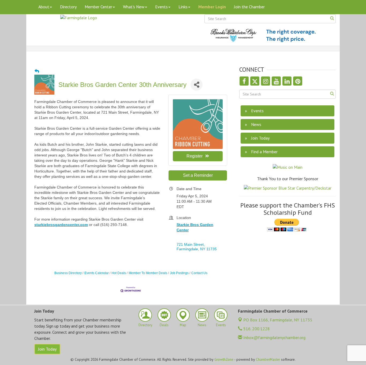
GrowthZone (223, 359)
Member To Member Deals (148, 273)
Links (183, 6)
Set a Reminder (198, 175)
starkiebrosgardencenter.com (61, 224)
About (43, 6)
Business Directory (68, 273)
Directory (68, 6)
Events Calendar (96, 273)
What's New (133, 6)
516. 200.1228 (256, 328)
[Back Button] (37, 71)
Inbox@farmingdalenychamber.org (273, 337)
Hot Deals (118, 273)
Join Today (47, 349)
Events (161, 6)
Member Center (98, 6)
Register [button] (194, 156)
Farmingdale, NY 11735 (277, 319)
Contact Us (199, 273)
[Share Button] (197, 85)
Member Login (212, 6)
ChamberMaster (268, 359)
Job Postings (179, 273)
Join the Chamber (249, 6)
